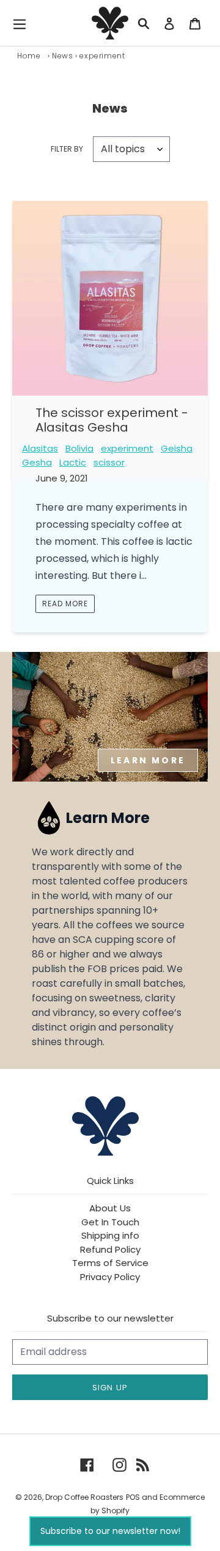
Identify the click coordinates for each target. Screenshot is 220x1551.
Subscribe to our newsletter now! (110, 1531)
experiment (127, 448)
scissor (109, 462)
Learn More (148, 760)
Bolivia (79, 448)
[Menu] (23, 23)
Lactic (72, 462)
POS (133, 1497)
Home (28, 56)
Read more (65, 603)
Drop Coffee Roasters (84, 1497)
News (62, 56)
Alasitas (40, 448)
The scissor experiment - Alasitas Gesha (111, 420)
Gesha (37, 462)
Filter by (67, 149)
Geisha (177, 448)
